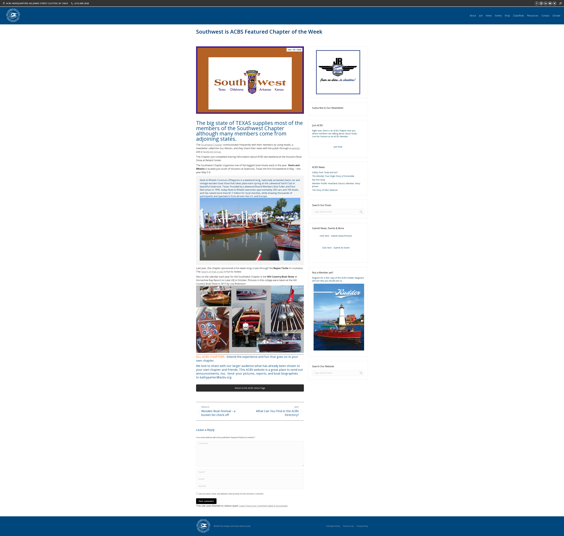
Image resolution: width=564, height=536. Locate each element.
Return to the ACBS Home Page (250, 388)
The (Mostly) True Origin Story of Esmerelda (333, 176)
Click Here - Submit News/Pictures (336, 235)
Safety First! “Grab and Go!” (325, 172)
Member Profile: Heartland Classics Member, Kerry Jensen (336, 185)
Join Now (338, 146)
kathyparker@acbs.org (215, 377)
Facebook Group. (212, 151)
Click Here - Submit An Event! (336, 247)
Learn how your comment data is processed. (263, 505)
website (295, 148)
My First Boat (318, 179)
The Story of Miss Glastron (325, 190)
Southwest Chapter (211, 144)
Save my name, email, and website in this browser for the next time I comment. (231, 494)
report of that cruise (212, 271)
